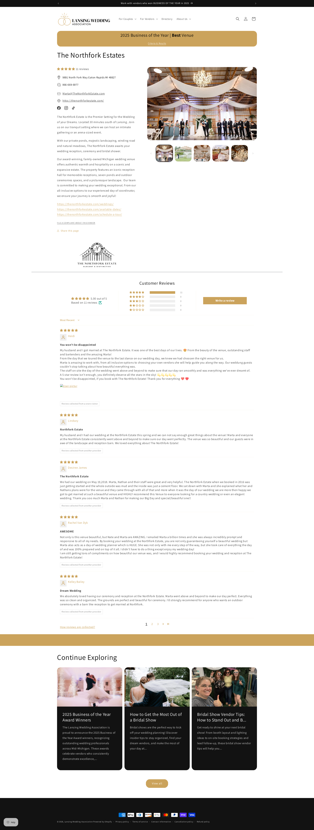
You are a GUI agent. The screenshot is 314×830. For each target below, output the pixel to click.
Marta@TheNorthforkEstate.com (84, 93)
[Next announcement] (256, 3)
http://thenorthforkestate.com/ (83, 101)
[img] (69, 330)
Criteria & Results (157, 43)
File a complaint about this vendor (76, 223)
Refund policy (203, 821)
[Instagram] (66, 108)
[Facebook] (59, 108)
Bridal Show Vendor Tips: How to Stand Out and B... (221, 717)
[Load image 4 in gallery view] (220, 153)
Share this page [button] (70, 230)
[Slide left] (151, 153)
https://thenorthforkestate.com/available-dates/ (89, 209)
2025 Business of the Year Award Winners (87, 717)
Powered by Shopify (102, 821)
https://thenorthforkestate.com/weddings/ (85, 204)
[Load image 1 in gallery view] (164, 153)
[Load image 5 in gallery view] (239, 153)
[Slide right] (253, 153)
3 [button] (158, 624)
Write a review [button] (225, 300)
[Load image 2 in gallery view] (183, 153)
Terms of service (140, 821)
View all (157, 783)
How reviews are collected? (77, 627)
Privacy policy (122, 821)
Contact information (161, 821)
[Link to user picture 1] (68, 392)
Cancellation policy (184, 821)
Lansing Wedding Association (79, 821)
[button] (127, 19)
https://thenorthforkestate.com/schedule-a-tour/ (89, 214)
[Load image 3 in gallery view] (202, 153)
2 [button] (152, 624)
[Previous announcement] (58, 3)
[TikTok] (73, 108)
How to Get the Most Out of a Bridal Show (156, 717)
